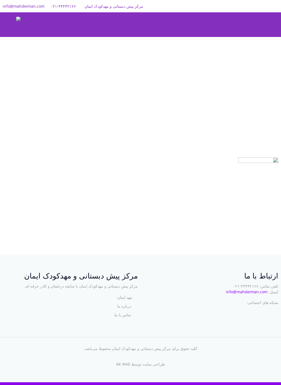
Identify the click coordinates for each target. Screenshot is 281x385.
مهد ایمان (124, 297)
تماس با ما (122, 314)
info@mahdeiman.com (23, 6)
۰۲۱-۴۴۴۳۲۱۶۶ (63, 6)
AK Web (123, 364)
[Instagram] (266, 6)
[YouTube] (274, 6)
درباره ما (124, 306)
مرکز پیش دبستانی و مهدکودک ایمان (141, 348)
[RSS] (259, 6)
